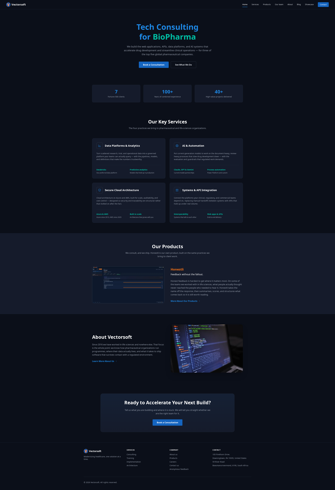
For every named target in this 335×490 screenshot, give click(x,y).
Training (130, 458)
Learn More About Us (103, 361)
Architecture (132, 465)
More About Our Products (184, 301)
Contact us (174, 465)
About (290, 4)
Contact (323, 4)
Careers (173, 462)
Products (267, 4)
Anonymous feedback (179, 469)
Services (255, 4)
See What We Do (183, 64)
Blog (299, 4)
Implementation (134, 462)
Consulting (131, 454)
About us (173, 454)
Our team (279, 4)
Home (244, 4)
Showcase (309, 4)
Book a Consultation (153, 64)
